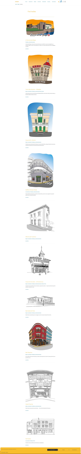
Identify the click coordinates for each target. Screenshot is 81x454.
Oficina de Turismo (31, 236)
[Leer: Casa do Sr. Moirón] (40, 119)
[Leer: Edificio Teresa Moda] (40, 169)
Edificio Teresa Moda (31, 190)
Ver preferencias (74, 449)
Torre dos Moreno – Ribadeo (33, 89)
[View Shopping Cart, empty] (61, 2)
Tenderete (44, 1)
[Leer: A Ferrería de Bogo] (40, 27)
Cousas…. (49, 1)
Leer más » (27, 48)
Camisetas (54, 1)
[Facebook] (65, 1)
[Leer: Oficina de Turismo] (40, 218)
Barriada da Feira (30, 311)
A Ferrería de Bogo (31, 40)
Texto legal (7, 452)
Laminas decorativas (32, 42)
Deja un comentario (28, 91)
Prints (45, 283)
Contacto (39, 1)
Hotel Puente (29, 404)
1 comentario (27, 440)
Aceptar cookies (52, 449)
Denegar (63, 449)
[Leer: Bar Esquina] (40, 335)
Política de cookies (3, 452)
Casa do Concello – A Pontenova (34, 282)
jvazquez (17, 1)
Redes (35, 1)
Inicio (26, 1)
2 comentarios (28, 191)
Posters (43, 91)
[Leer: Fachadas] (40, 425)
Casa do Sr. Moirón (31, 140)
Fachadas (27, 42)
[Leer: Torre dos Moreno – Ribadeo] (40, 70)
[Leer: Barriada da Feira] (40, 301)
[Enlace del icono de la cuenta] (58, 1)
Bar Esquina (29, 352)
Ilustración (30, 1)
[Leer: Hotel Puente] (40, 383)
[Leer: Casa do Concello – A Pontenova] (40, 262)
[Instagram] (63, 1)
